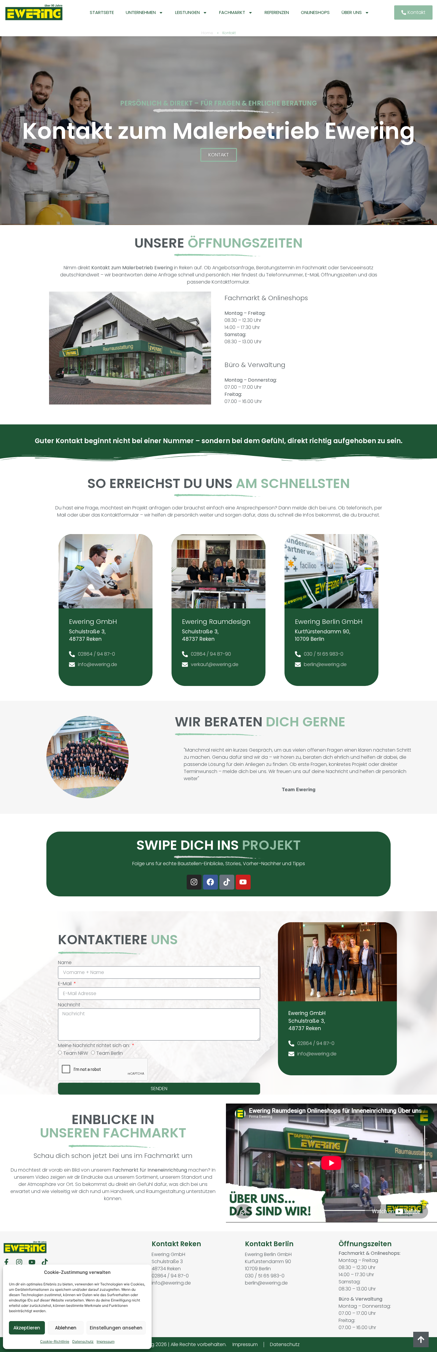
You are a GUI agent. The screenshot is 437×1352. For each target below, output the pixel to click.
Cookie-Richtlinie (54, 1341)
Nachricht (69, 1004)
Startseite (102, 12)
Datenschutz (83, 1341)
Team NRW (75, 1052)
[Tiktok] (226, 882)
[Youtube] (243, 882)
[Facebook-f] (6, 1262)
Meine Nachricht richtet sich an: (94, 1045)
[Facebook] (210, 882)
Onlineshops (315, 12)
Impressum (105, 1341)
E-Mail (65, 983)
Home (207, 33)
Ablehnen (65, 1328)
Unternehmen (141, 12)
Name (65, 962)
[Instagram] (194, 882)
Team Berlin (109, 1052)
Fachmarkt (232, 12)
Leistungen (187, 12)
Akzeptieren (26, 1328)
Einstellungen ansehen (116, 1328)
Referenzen (277, 12)
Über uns (352, 12)
